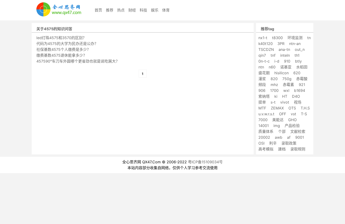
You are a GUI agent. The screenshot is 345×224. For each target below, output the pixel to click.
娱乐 (154, 10)
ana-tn (284, 49)
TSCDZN (266, 49)
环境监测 (295, 37)
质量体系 (265, 131)
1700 (274, 90)
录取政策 (288, 143)
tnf (273, 55)
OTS (292, 108)
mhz (274, 84)
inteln (285, 55)
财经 (132, 10)
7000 (263, 119)
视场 (297, 102)
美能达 (278, 119)
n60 (272, 67)
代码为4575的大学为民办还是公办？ (67, 43)
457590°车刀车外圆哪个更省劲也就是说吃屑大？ (77, 61)
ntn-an (295, 43)
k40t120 (265, 43)
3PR (280, 43)
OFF (282, 114)
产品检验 (292, 125)
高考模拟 (265, 149)
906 (261, 90)
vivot (284, 102)
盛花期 (264, 73)
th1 (297, 55)
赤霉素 (288, 84)
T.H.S (305, 108)
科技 (143, 10)
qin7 (262, 55)
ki (275, 96)
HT (284, 96)
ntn (261, 67)
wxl (286, 90)
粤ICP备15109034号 (205, 162)
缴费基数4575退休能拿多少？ (61, 55)
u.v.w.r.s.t (266, 114)
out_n (300, 49)
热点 (121, 10)
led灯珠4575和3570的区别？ (61, 37)
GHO (292, 119)
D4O (296, 96)
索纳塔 (264, 96)
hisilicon (281, 73)
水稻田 (301, 67)
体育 (166, 10)
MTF (262, 108)
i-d (276, 61)
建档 (282, 149)
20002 (264, 137)
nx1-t (262, 37)
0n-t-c (264, 61)
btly (298, 61)
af (289, 137)
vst (293, 114)
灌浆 (262, 78)
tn (309, 37)
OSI (261, 143)
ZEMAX (277, 108)
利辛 (273, 143)
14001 (263, 125)
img (276, 125)
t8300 (277, 37)
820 (274, 78)
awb (278, 137)
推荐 (109, 10)
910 (287, 61)
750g (286, 78)
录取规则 (297, 149)
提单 (262, 102)
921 (302, 84)
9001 (299, 137)
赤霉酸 (301, 78)
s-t (273, 102)
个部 (282, 131)
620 (296, 73)
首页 (98, 10)
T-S (304, 114)
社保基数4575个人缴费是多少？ (63, 49)
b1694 (299, 90)
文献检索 (297, 131)
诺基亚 (285, 67)
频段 (262, 84)
